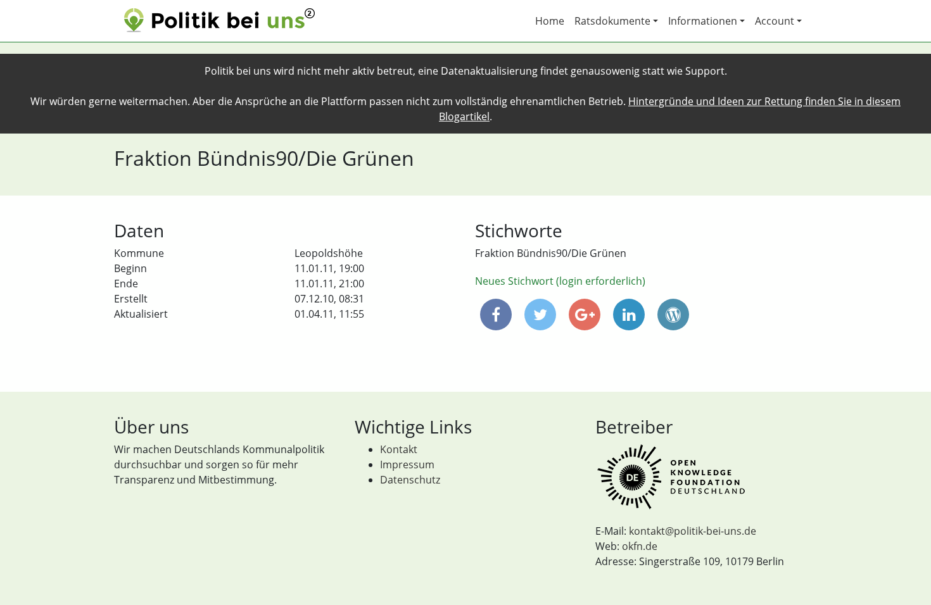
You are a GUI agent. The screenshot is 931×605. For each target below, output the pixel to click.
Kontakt (398, 449)
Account (774, 21)
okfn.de (639, 546)
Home (549, 21)
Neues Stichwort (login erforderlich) (560, 281)
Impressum (407, 464)
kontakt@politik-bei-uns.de (692, 531)
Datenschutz (410, 480)
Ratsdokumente (612, 21)
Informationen (702, 21)
